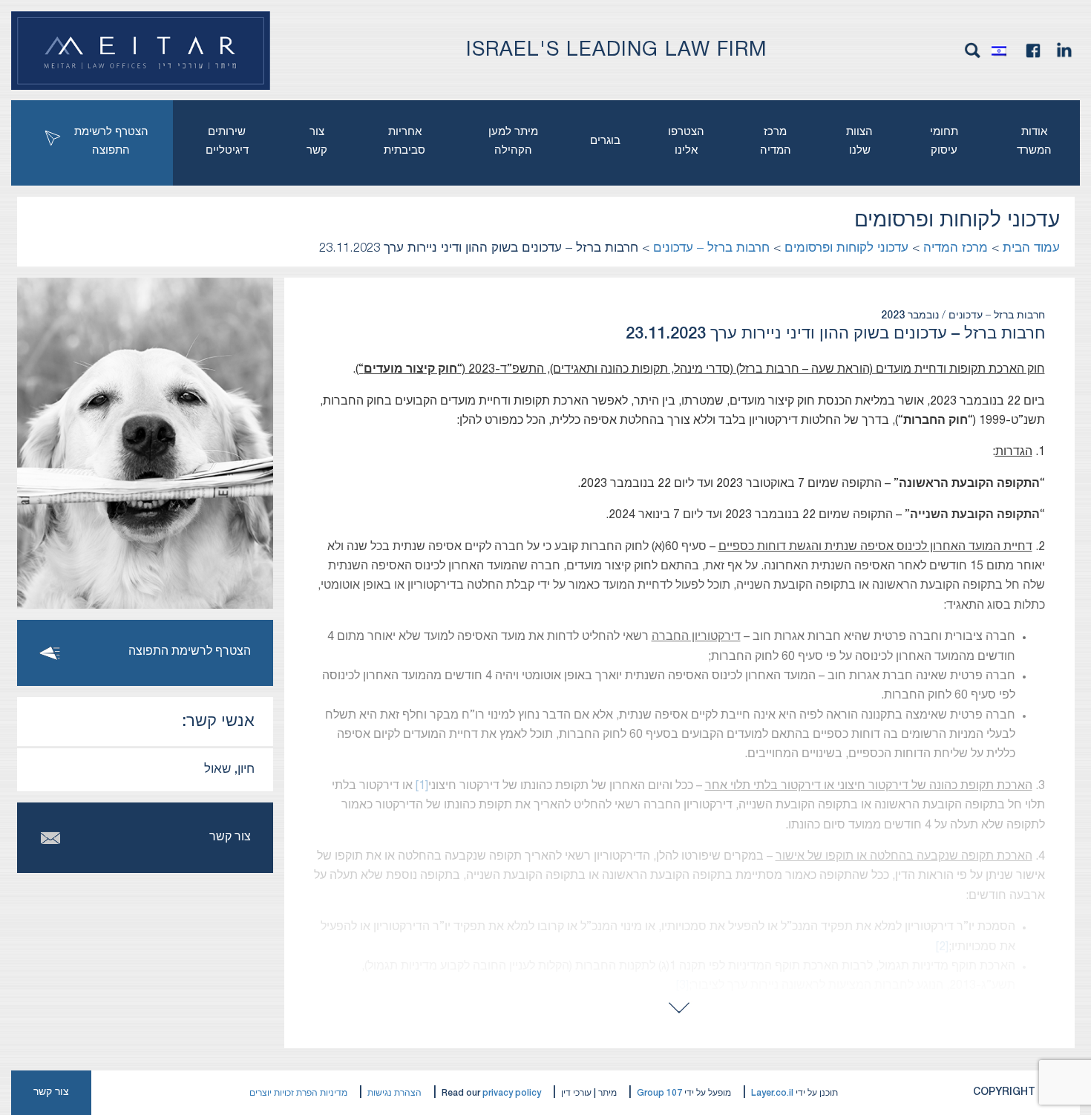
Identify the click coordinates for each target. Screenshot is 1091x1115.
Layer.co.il (772, 1093)
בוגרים (605, 141)
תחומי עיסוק (944, 141)
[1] (422, 786)
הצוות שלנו (859, 141)
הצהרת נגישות (394, 1093)
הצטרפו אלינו (686, 141)
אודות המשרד (1034, 141)
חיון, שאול (229, 769)
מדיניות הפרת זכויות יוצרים (298, 1093)
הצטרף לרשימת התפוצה (111, 141)
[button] (1003, 50)
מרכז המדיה (775, 141)
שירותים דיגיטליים (227, 141)
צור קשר (317, 141)
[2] (942, 947)
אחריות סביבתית (404, 141)
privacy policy (511, 1093)
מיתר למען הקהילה (513, 141)
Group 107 (659, 1093)
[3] (682, 986)
